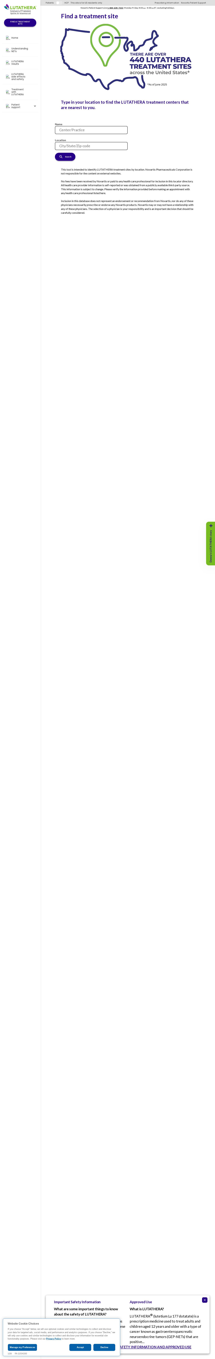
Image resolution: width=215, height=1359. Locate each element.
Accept (80, 1347)
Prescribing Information (167, 3)
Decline (104, 1347)
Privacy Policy (53, 1339)
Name (58, 124)
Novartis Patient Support (193, 3)
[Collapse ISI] (204, 1300)
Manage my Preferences (22, 1347)
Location (60, 140)
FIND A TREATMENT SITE (20, 22)
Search (68, 156)
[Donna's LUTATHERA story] (211, 526)
